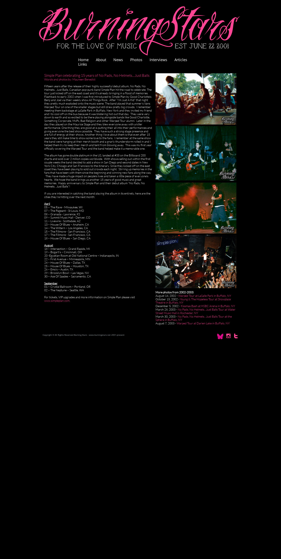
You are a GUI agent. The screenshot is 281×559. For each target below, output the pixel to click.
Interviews (158, 59)
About (101, 59)
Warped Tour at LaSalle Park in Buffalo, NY (204, 295)
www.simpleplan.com (57, 300)
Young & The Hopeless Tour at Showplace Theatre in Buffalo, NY (193, 300)
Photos (138, 59)
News (118, 59)
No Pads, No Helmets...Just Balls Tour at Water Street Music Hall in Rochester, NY (196, 311)
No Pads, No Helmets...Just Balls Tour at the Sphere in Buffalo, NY (194, 318)
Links (82, 64)
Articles (180, 59)
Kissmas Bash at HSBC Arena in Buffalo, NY (208, 306)
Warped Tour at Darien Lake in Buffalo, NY (203, 323)
